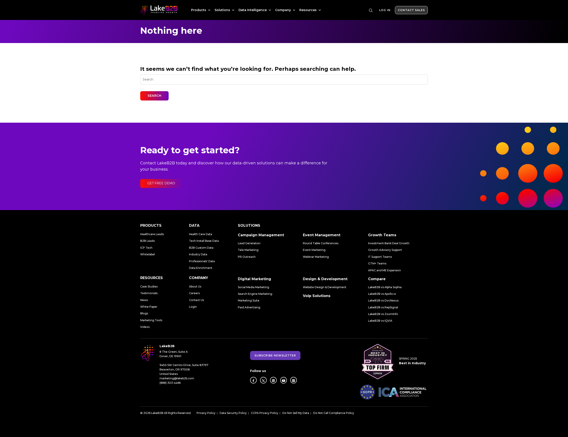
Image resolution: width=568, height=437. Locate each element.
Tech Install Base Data (204, 240)
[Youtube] (283, 380)
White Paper (148, 306)
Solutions (223, 10)
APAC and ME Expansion (384, 270)
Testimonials (149, 293)
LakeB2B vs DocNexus (383, 300)
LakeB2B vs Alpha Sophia (385, 287)
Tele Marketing (248, 250)
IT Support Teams (380, 256)
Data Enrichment (200, 268)
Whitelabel (147, 254)
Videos (145, 327)
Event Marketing (314, 250)
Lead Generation (249, 243)
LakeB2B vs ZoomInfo (383, 314)
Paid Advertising (249, 307)
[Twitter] (263, 380)
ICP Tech (146, 247)
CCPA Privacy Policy (264, 413)
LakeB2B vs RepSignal (383, 307)
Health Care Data (200, 234)
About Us (195, 286)
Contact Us (196, 300)
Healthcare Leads (152, 234)
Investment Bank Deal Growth (388, 243)
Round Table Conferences (320, 243)
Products (199, 10)
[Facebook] (253, 380)
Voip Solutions (316, 296)
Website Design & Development (324, 287)
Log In (384, 10)
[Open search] (371, 10)
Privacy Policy (206, 413)
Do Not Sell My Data (295, 413)
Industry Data (198, 254)
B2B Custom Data (201, 247)
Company (283, 10)
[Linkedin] (273, 380)
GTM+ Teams (377, 263)
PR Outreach (247, 256)
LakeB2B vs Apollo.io (382, 293)
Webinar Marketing (316, 256)
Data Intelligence (253, 10)
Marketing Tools (151, 320)
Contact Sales (411, 10)
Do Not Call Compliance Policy (333, 413)
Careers (194, 293)
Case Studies (149, 286)
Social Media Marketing (253, 287)
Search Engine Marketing (255, 293)
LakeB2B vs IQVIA (380, 320)
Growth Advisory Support (385, 250)
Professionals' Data (202, 261)
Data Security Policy (233, 413)
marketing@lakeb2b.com (177, 378)
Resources (308, 10)
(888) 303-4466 (170, 382)
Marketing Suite (248, 300)
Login (193, 306)
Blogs (144, 313)
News (144, 300)
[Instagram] (293, 380)
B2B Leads (147, 240)
